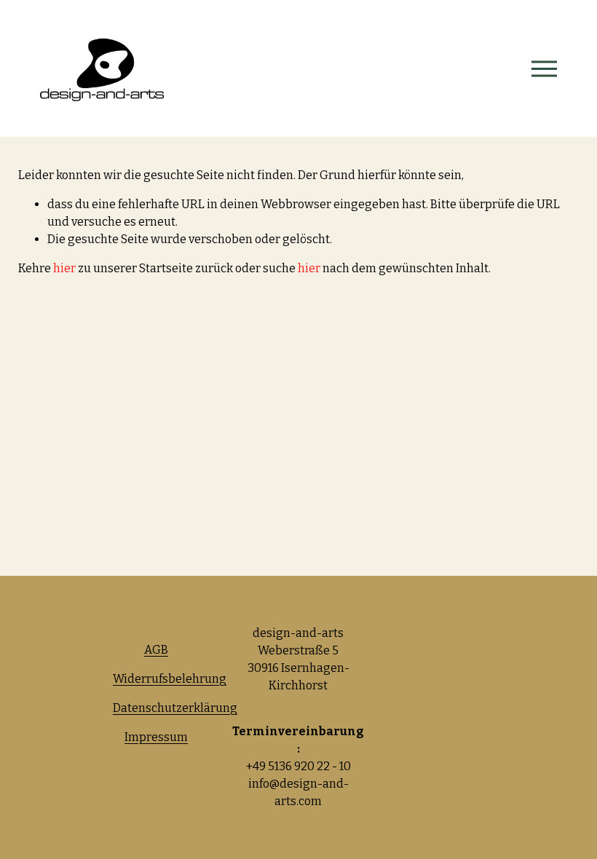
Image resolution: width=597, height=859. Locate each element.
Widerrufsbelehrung (169, 679)
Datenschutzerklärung (175, 708)
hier (64, 268)
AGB (156, 650)
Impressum (156, 737)
